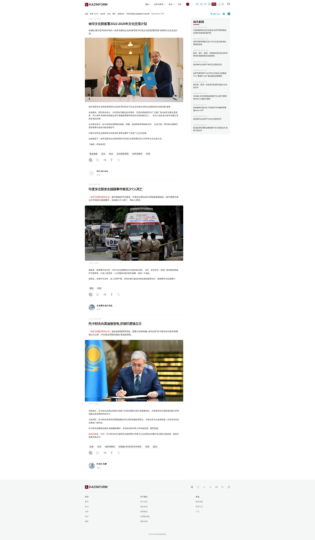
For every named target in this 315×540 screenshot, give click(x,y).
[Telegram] (105, 160)
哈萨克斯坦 (137, 154)
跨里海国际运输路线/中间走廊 (138, 14)
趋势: (87, 14)
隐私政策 (144, 506)
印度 (148, 154)
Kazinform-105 (157, 14)
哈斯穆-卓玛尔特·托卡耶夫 (130, 447)
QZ (201, 4)
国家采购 (144, 521)
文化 (103, 154)
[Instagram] (91, 160)
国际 (92, 288)
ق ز (218, 4)
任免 (108, 14)
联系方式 (199, 506)
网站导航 (199, 501)
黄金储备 (93, 154)
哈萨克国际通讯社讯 (100, 197)
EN (209, 4)
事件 (114, 14)
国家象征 (144, 511)
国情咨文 (121, 14)
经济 (87, 516)
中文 (214, 4)
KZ (197, 4)
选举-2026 (94, 14)
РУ (205, 4)
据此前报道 (93, 434)
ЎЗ (222, 4)
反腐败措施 (145, 516)
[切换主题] (189, 4)
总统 (92, 447)
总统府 (102, 14)
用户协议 (144, 501)
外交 (111, 154)
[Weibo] (210, 487)
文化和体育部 (123, 154)
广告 (197, 511)
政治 (155, 447)
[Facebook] (112, 160)
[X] (119, 160)
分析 (179, 4)
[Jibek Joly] (216, 14)
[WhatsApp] (98, 160)
